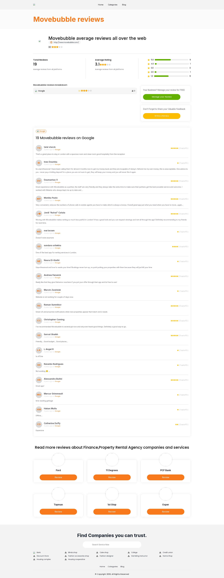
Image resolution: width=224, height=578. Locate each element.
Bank (39, 552)
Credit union (168, 552)
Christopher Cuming (54, 319)
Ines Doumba (50, 162)
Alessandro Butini (53, 379)
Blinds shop (72, 552)
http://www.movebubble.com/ (66, 42)
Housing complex (44, 559)
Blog (124, 5)
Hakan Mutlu (50, 408)
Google (42, 131)
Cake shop (104, 552)
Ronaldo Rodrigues (53, 364)
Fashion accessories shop (78, 556)
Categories (112, 5)
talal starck (50, 147)
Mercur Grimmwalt (53, 393)
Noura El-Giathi (52, 260)
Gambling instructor (139, 556)
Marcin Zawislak (52, 290)
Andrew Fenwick (52, 275)
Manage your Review (162, 96)
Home (100, 5)
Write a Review (162, 116)
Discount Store (43, 556)
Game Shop (167, 556)
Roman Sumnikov (52, 304)
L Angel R (49, 349)
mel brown (49, 230)
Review (58, 477)
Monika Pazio (51, 198)
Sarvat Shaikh (51, 334)
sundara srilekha (52, 245)
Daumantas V (51, 180)
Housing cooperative (76, 559)
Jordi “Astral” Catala (54, 212)
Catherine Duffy (52, 423)
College (134, 552)
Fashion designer (106, 556)
